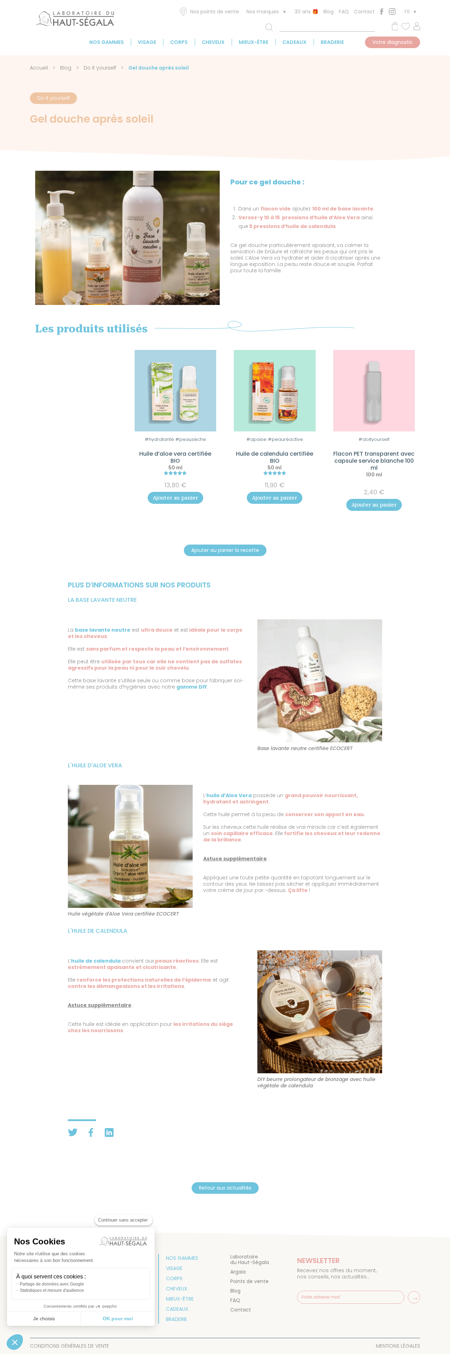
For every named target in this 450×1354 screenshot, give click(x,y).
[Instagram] (392, 11)
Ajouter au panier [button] (175, 498)
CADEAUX (294, 42)
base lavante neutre (102, 629)
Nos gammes (106, 42)
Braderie (332, 42)
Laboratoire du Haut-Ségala (249, 1259)
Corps (179, 42)
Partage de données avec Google (52, 1284)
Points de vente (249, 1281)
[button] (14, 1342)
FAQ (344, 11)
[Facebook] (381, 11)
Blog (328, 11)
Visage (147, 42)
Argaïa (238, 1272)
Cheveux (213, 42)
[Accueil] (74, 20)
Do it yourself (100, 67)
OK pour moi (118, 1318)
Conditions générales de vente (69, 1345)
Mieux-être (253, 42)
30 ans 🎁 (306, 11)
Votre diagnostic (392, 42)
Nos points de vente (214, 11)
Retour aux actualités (225, 1187)
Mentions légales (398, 1345)
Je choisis (44, 1318)
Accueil (39, 67)
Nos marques (262, 11)
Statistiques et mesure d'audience (52, 1290)
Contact (364, 11)
